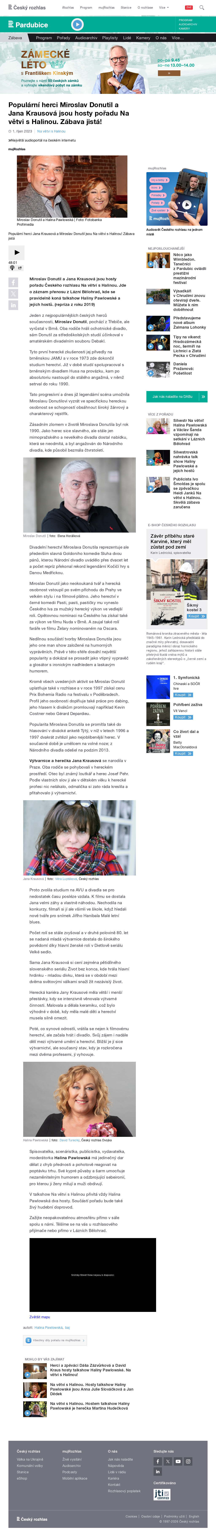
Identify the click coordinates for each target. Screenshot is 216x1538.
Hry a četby (157, 180)
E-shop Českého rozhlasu (172, 525)
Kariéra (113, 1478)
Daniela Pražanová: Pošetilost (183, 368)
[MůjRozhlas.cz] (16, 150)
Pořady (63, 37)
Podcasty (69, 1472)
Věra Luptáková (66, 879)
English (194, 1516)
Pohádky (156, 195)
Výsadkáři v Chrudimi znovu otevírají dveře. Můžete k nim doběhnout (189, 300)
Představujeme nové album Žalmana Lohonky (189, 322)
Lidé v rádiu (117, 1472)
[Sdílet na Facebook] (13, 282)
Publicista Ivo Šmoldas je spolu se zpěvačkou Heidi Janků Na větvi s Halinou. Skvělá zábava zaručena (189, 493)
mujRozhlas (107, 7)
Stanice (126, 7)
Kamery (184, 28)
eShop (22, 1478)
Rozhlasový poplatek (124, 1491)
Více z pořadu (160, 414)
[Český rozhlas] (27, 7)
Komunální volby (30, 1466)
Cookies (131, 1516)
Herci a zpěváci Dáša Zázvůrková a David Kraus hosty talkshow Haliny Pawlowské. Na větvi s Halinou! (90, 1370)
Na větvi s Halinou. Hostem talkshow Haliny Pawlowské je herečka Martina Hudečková (90, 1405)
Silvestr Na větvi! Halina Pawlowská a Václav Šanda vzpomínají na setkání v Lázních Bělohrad (190, 432)
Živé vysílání (158, 210)
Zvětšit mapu (40, 1317)
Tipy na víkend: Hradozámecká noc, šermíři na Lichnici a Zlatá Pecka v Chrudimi (189, 346)
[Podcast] (12, 268)
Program (86, 7)
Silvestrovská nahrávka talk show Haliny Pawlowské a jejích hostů (185, 461)
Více (178, 37)
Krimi (154, 187)
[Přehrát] (16, 253)
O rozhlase (145, 7)
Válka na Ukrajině (30, 1459)
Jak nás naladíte (120, 1459)
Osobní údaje (150, 1516)
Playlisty (110, 37)
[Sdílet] (20, 268)
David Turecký (70, 1140)
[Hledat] (202, 7)
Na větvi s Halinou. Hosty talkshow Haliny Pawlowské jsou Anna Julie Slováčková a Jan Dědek (91, 1389)
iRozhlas (68, 7)
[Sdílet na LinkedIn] (13, 305)
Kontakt (114, 1485)
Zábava (15, 37)
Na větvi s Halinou (51, 131)
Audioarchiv (188, 24)
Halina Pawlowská (48, 1328)
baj (67, 1328)
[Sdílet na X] (13, 294)
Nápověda (116, 1466)
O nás (161, 37)
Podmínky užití (174, 1516)
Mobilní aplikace (75, 1478)
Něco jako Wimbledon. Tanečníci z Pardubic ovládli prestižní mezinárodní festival (189, 268)
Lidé (127, 37)
